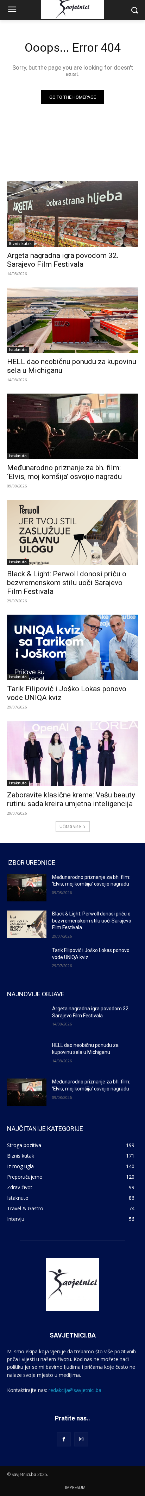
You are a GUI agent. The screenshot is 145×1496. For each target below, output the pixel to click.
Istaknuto (18, 349)
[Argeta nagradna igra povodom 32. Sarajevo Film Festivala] (72, 214)
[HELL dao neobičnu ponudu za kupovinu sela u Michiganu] (72, 320)
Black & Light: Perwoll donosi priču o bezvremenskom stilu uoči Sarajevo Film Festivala (66, 583)
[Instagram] (81, 1439)
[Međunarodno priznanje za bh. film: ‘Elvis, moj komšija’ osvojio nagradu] (72, 426)
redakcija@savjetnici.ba (75, 1390)
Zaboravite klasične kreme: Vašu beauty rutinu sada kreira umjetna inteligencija (71, 799)
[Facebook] (64, 1439)
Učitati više (70, 826)
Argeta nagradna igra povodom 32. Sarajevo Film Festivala (63, 259)
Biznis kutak (20, 243)
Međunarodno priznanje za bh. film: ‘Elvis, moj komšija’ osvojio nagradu (64, 472)
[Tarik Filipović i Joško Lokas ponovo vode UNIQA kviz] (72, 647)
